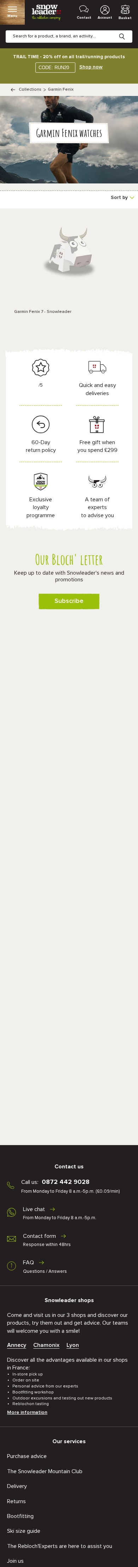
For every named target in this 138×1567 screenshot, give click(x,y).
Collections (30, 89)
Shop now (91, 67)
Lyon (73, 1345)
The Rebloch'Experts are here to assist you (59, 1546)
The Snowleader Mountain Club (44, 1471)
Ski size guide (23, 1531)
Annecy (16, 1345)
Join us (15, 1561)
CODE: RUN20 (54, 67)
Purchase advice (27, 1456)
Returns (16, 1501)
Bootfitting (20, 1516)
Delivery (17, 1486)
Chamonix (46, 1345)
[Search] (127, 31)
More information (27, 1412)
